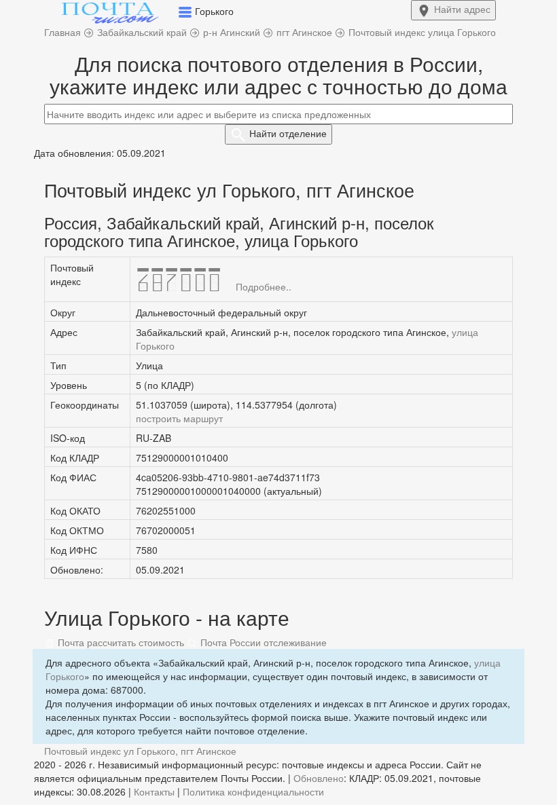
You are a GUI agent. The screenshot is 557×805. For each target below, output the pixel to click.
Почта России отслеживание (262, 642)
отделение (288, 133)
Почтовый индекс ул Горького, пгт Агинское (140, 750)
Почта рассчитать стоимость (119, 642)
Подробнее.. (263, 286)
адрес (462, 9)
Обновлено (318, 778)
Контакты (154, 791)
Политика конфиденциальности (253, 791)
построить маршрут (179, 418)
